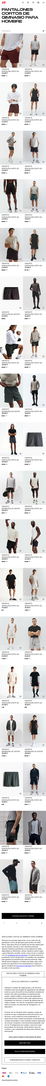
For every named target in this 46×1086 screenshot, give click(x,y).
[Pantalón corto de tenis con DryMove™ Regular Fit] (11, 50)
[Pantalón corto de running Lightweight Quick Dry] (11, 99)
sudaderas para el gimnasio (18, 955)
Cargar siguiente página (23, 916)
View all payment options (10, 1080)
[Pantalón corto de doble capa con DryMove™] (11, 342)
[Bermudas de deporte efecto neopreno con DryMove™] (11, 391)
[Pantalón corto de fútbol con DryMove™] (34, 682)
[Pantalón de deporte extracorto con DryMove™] (11, 293)
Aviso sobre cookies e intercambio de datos (25, 1037)
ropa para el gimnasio (24, 966)
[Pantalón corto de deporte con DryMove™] (34, 148)
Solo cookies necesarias (25, 1051)
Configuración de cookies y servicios (25, 1060)
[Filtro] (43, 30)
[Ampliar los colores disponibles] (4, 318)
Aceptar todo (24, 1043)
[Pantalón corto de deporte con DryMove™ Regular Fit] (34, 245)
